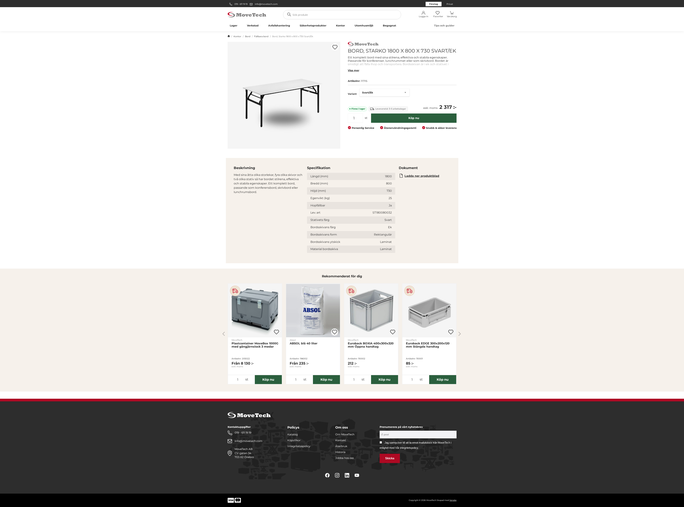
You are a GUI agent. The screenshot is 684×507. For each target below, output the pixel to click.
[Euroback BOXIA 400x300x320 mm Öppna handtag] (371, 310)
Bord (247, 36)
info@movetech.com (266, 4)
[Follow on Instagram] (337, 475)
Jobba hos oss (344, 458)
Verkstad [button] (253, 25)
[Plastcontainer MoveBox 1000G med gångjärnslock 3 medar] (255, 310)
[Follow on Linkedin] (347, 475)
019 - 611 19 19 (240, 4)
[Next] (460, 334)
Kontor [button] (340, 25)
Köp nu (413, 118)
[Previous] (224, 334)
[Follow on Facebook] (327, 475)
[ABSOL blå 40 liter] (313, 310)
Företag (433, 4)
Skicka (389, 458)
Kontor (237, 36)
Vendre (453, 500)
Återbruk (341, 446)
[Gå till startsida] (229, 36)
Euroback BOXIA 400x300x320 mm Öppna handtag (371, 345)
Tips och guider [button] (444, 25)
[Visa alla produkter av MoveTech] (363, 44)
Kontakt (340, 440)
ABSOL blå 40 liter (303, 343)
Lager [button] (233, 25)
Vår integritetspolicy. (407, 447)
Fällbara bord (261, 36)
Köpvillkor (294, 440)
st (366, 118)
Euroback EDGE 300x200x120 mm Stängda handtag (428, 345)
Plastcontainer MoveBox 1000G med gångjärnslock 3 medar (255, 345)
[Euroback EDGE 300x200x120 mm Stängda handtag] (429, 310)
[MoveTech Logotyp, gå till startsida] (247, 14)
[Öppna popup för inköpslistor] (335, 47)
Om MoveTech (344, 434)
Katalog (292, 434)
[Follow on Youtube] (357, 475)
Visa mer (353, 70)
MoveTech (237, 340)
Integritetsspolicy (298, 446)
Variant (352, 93)
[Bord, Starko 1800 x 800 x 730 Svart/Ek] (284, 95)
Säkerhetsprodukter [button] (313, 25)
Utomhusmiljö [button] (364, 25)
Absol (293, 340)
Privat (450, 4)
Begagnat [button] (389, 25)
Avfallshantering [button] (279, 25)
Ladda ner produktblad (421, 176)
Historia (340, 452)
